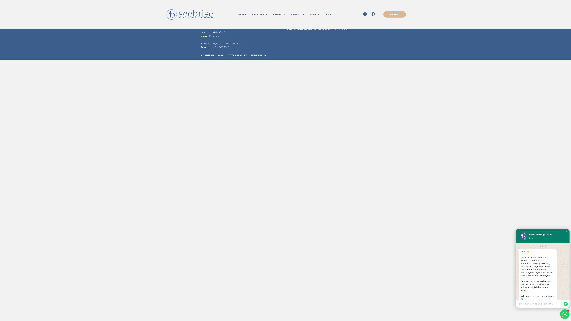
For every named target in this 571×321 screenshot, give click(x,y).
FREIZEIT (296, 14)
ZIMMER (242, 14)
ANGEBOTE (279, 14)
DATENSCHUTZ (237, 55)
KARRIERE (207, 55)
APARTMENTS (259, 14)
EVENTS (314, 14)
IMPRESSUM (258, 55)
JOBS (328, 14)
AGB (221, 55)
